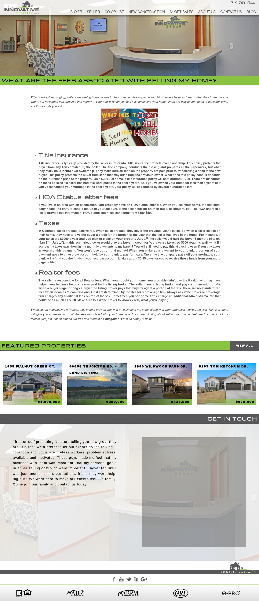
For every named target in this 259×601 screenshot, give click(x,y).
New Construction (147, 11)
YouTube (121, 580)
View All (244, 345)
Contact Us (231, 11)
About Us (207, 11)
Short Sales (181, 11)
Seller (93, 11)
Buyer (76, 11)
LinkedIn (136, 580)
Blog (251, 11)
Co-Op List (114, 11)
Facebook (113, 580)
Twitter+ (128, 580)
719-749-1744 (242, 2)
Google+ (143, 580)
